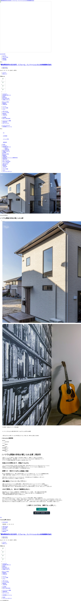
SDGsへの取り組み (6, 118)
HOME (3, 144)
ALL (1, 517)
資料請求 (4, 58)
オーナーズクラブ (6, 125)
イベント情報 (5, 107)
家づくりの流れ (5, 101)
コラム (3, 109)
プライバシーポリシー (7, 171)
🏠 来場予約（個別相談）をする (42, 512)
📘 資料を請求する (42, 509)
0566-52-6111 (5, 67)
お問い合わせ (5, 111)
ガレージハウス (5, 123)
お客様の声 (4, 104)
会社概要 (4, 117)
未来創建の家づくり (6, 95)
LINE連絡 (4, 59)
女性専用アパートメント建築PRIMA (10, 157)
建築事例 (4, 103)
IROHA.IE (4, 97)
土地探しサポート (6, 99)
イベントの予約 (5, 112)
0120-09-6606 (2, 53)
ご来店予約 (4, 115)
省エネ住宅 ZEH (5, 98)
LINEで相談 (4, 527)
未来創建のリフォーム (7, 126)
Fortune (3, 96)
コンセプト (4, 93)
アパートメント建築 (6, 120)
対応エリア (4, 73)
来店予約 (4, 56)
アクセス (4, 72)
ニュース (4, 106)
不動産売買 (4, 121)
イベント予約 (5, 57)
